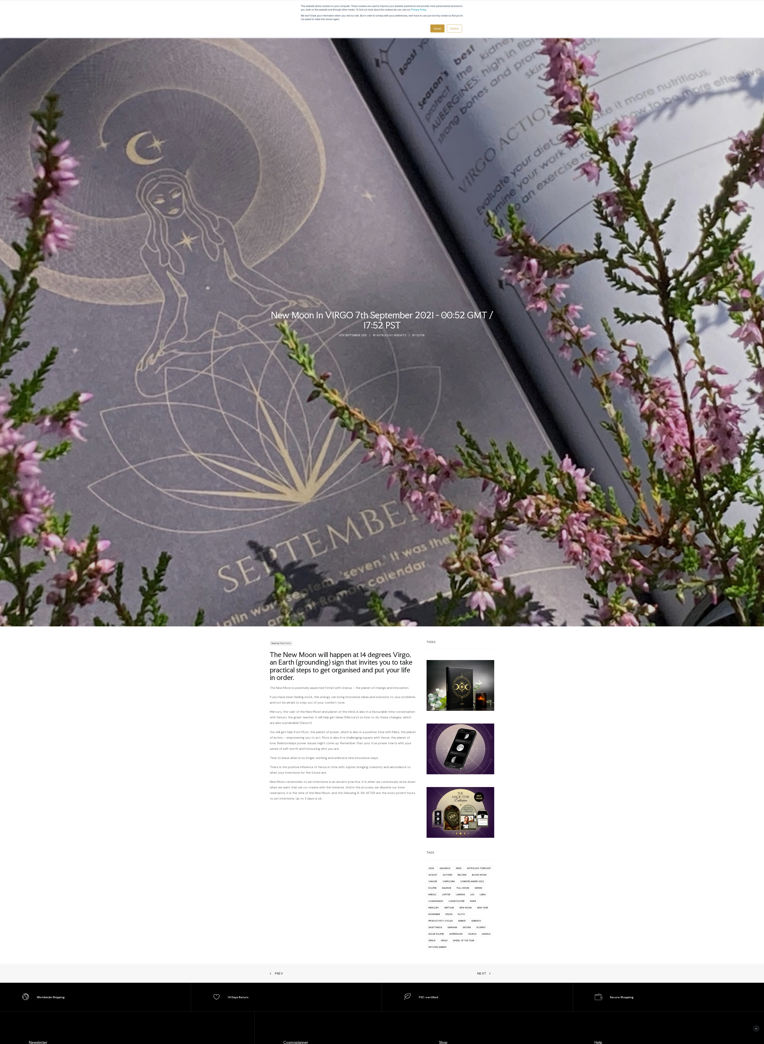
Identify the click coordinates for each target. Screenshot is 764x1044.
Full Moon (463, 888)
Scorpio (480, 927)
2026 (431, 868)
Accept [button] (437, 28)
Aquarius (444, 868)
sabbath (476, 920)
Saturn (467, 927)
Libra (483, 894)
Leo (472, 894)
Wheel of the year (463, 940)
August (432, 874)
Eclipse (432, 888)
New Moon (465, 907)
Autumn (447, 874)
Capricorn (448, 881)
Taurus (472, 934)
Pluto (461, 914)
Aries (458, 868)
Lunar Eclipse (457, 901)
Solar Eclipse (436, 934)
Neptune (449, 907)
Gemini (478, 888)
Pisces (448, 914)
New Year (482, 907)
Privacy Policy (418, 9)
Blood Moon (479, 874)
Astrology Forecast (479, 868)
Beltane (462, 874)
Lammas (460, 894)
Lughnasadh (435, 901)
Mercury (433, 907)
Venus (431, 940)
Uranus (486, 934)
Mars (473, 901)
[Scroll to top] (756, 1028)
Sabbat (462, 920)
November (434, 914)
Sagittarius (435, 927)
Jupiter (446, 894)
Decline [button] (454, 28)
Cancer (432, 881)
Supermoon (456, 934)
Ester (421, 335)
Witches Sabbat (437, 947)
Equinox (446, 888)
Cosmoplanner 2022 (472, 881)
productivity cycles (440, 920)
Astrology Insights (391, 335)
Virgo (444, 940)
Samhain (452, 927)
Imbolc (432, 894)
